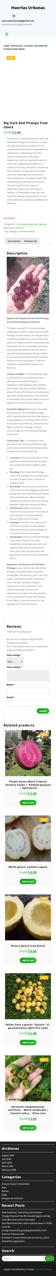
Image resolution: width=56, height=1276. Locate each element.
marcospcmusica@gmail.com (17, 24)
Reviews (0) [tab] (30, 241)
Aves (4, 1187)
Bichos (5, 1191)
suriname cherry (27, 231)
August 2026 (8, 1155)
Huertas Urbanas (28, 7)
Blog (4, 1194)
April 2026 (7, 1162)
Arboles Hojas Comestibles (15, 1183)
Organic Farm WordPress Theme (28, 1269)
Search (49, 1258)
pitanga (13, 231)
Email (11, 697)
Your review (14, 667)
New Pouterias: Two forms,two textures (22, 1212)
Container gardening (26, 224)
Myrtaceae (17, 45)
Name (11, 684)
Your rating (14, 655)
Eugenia (28, 45)
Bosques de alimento (12, 1198)
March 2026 (7, 1166)
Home (6, 45)
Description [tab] (14, 241)
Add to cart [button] (28, 802)
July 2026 (6, 1158)
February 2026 (9, 1169)
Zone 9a (19, 227)
